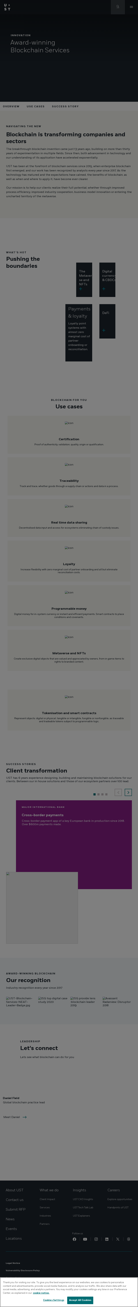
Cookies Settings (53, 1300)
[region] (69, 1292)
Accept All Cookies (80, 1300)
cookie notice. (41, 1293)
